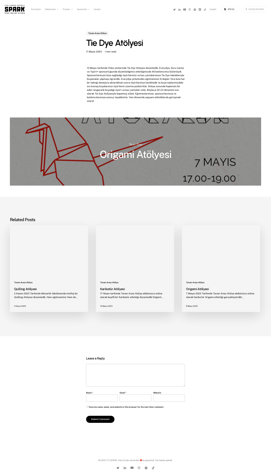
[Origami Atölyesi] (221, 268)
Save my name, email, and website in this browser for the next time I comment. (126, 407)
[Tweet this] (78, 78)
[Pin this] (78, 95)
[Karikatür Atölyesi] (135, 268)
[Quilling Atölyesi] (49, 268)
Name (89, 393)
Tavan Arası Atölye (97, 33)
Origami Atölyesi (135, 151)
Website (157, 393)
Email (123, 393)
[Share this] (78, 69)
